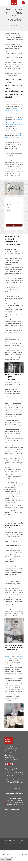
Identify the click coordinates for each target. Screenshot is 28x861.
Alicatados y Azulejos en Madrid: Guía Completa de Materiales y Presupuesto (15, 774)
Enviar (2, 859)
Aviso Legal (11, 223)
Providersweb (15, 845)
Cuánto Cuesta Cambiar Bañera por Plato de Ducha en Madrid (15, 787)
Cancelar (8, 859)
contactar (20, 656)
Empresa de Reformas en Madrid (14, 800)
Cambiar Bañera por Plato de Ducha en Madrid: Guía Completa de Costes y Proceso (15, 781)
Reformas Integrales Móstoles (13, 798)
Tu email (2, 854)
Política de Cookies (9, 842)
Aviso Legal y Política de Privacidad (13, 840)
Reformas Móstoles (9, 24)
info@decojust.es (12, 759)
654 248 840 (10, 757)
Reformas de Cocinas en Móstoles (14, 802)
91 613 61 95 (9, 755)
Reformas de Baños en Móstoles (14, 804)
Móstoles (8, 656)
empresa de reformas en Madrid (13, 124)
